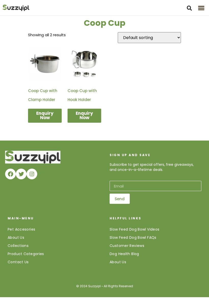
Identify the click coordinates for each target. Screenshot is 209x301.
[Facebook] (10, 174)
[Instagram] (32, 174)
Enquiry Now (45, 115)
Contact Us (18, 262)
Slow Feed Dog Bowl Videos (134, 229)
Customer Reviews (127, 245)
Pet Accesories (21, 229)
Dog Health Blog (124, 253)
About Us (16, 237)
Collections (18, 245)
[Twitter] (21, 174)
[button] (189, 8)
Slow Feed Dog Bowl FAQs (133, 237)
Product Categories (26, 253)
